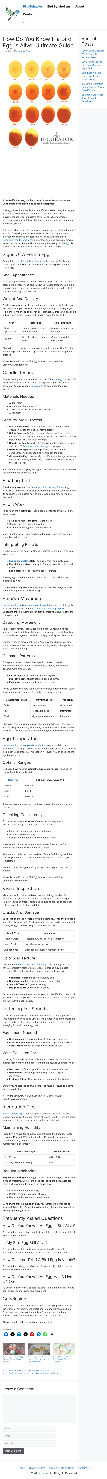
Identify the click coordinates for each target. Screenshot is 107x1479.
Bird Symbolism (58, 6)
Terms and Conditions (60, 1468)
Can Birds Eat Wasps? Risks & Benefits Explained (93, 98)
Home (21, 1468)
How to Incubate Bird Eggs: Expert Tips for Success (62, 1359)
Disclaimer (83, 1468)
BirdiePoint (44, 1473)
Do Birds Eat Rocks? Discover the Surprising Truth (27, 1370)
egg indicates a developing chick (48, 608)
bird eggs (66, 243)
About (79, 6)
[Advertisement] (39, 176)
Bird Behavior (32, 6)
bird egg (58, 379)
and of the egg (34, 964)
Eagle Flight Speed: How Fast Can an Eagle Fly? (92, 65)
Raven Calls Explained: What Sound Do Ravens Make (93, 54)
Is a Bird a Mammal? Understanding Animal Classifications (93, 87)
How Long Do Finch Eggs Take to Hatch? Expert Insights (13, 1359)
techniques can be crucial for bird (20, 240)
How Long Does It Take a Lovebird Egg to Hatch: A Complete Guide (38, 1359)
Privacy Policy (36, 1468)
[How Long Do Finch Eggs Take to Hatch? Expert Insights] (14, 1349)
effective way (36, 386)
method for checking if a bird (49, 487)
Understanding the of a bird (24, 745)
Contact (29, 14)
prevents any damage (36, 446)
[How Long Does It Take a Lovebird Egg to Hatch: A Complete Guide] (39, 1349)
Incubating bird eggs (13, 1113)
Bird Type (13, 780)
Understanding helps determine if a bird (34, 605)
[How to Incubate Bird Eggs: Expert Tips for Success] (64, 1349)
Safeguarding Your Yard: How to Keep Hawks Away (91, 76)
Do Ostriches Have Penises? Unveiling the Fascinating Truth (32, 1373)
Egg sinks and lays (19, 561)
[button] (24, 22)
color (19, 964)
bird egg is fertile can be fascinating (39, 261)
